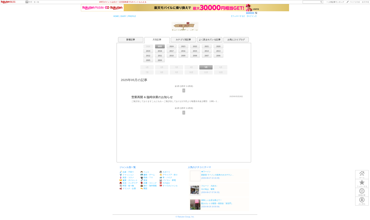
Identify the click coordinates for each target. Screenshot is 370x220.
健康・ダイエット (130, 180)
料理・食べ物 (34, 2)
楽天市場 (365, 2)
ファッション (128, 175)
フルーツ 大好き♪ (209, 186)
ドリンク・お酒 (129, 188)
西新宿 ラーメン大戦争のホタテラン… (217, 175)
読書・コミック (150, 183)
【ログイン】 (251, 16)
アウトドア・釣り (170, 175)
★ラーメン (206, 171)
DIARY (123, 16)
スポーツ (166, 172)
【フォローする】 (237, 16)
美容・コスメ (128, 177)
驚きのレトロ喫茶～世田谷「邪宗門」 (217, 203)
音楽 (145, 180)
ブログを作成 (354, 2)
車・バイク (167, 177)
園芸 (145, 188)
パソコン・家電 (169, 180)
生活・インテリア (130, 183)
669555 (250, 13)
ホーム (362, 178)
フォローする (362, 186)
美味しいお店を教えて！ (211, 200)
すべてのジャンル (170, 186)
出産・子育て (128, 172)
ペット (146, 172)
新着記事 (361, 195)
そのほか (166, 183)
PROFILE (132, 16)
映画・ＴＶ (148, 177)
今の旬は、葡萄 (207, 189)
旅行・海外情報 (150, 186)
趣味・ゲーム (149, 175)
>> (335, 2)
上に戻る (361, 204)
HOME (116, 16)
